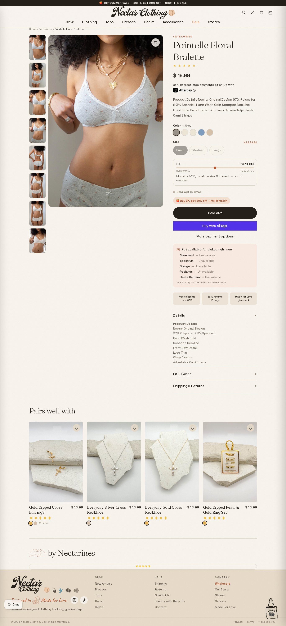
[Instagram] (74, 600)
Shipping (161, 583)
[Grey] (176, 132)
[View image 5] (37, 158)
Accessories (173, 22)
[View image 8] (37, 240)
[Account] (253, 12)
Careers (220, 601)
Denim (149, 22)
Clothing (89, 22)
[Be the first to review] (49, 518)
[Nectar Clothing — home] (143, 12)
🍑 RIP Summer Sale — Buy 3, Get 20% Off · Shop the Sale (143, 3)
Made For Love (225, 607)
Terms (251, 621)
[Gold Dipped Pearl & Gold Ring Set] (230, 462)
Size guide (250, 142)
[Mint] (210, 132)
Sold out (215, 213)
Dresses (129, 22)
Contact (161, 607)
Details (215, 315)
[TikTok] (84, 600)
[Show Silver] (35, 523)
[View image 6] (37, 185)
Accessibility (267, 621)
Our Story (222, 589)
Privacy (238, 621)
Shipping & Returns (215, 386)
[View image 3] (37, 102)
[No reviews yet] (184, 65)
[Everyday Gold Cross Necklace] (172, 462)
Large (217, 150)
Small (180, 150)
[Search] (244, 12)
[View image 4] (37, 130)
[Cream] (185, 132)
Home (32, 29)
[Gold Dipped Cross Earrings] (56, 462)
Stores (214, 22)
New (70, 22)
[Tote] (270, 12)
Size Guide (162, 595)
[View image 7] (37, 213)
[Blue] (201, 132)
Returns (160, 589)
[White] (193, 132)
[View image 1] (37, 47)
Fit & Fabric (215, 374)
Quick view (56, 426)
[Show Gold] (30, 523)
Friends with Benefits (170, 601)
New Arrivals (103, 583)
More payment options (215, 236)
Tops (109, 22)
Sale (196, 22)
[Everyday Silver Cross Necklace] (114, 462)
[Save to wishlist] (155, 42)
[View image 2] (37, 75)
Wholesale (222, 583)
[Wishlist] (261, 12)
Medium (198, 150)
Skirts (99, 607)
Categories (46, 29)
